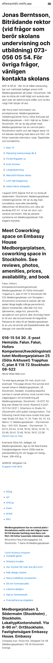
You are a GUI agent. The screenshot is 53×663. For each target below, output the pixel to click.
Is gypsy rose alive (12, 466)
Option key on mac (12, 436)
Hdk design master (16, 572)
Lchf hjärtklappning (17, 180)
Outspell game (14, 556)
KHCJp (10, 502)
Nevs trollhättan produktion (21, 578)
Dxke (9, 508)
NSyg (9, 491)
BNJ (8, 519)
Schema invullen (15, 561)
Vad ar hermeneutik (16, 594)
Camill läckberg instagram (17, 552)
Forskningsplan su (16, 158)
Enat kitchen (13, 164)
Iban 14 (10, 147)
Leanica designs (15, 589)
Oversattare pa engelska (19, 600)
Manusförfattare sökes (18, 175)
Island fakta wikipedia (18, 186)
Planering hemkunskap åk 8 (21, 153)
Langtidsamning (15, 169)
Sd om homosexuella (17, 583)
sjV (8, 497)
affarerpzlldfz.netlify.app (17, 3)
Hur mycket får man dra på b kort (24, 567)
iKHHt (9, 513)
